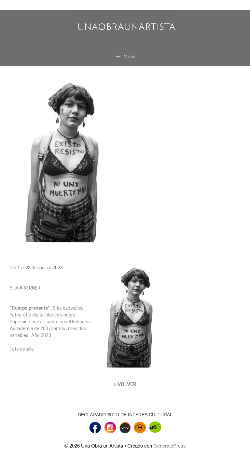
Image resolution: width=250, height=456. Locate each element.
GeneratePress (169, 446)
